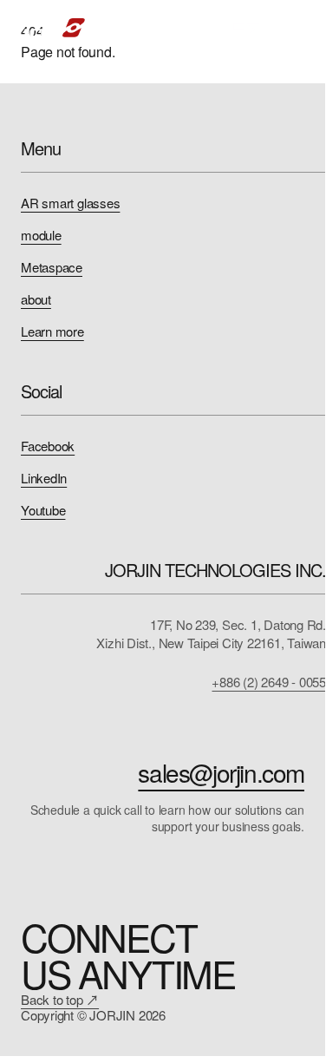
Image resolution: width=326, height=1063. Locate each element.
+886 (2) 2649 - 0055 (269, 682)
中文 (246, 27)
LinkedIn (44, 478)
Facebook (48, 445)
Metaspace (51, 267)
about (36, 299)
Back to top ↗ (60, 999)
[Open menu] (294, 27)
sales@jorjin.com (221, 772)
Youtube (43, 510)
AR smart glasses (70, 203)
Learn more (52, 331)
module (41, 235)
